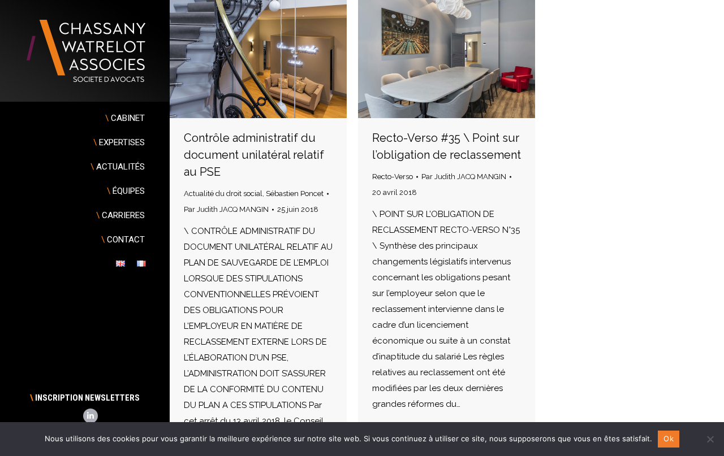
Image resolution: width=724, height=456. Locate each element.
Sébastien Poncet (295, 193)
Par (226, 209)
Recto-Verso (392, 176)
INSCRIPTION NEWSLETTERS (85, 398)
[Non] (710, 439)
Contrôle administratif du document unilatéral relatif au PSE (254, 155)
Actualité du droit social (223, 193)
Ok (668, 438)
